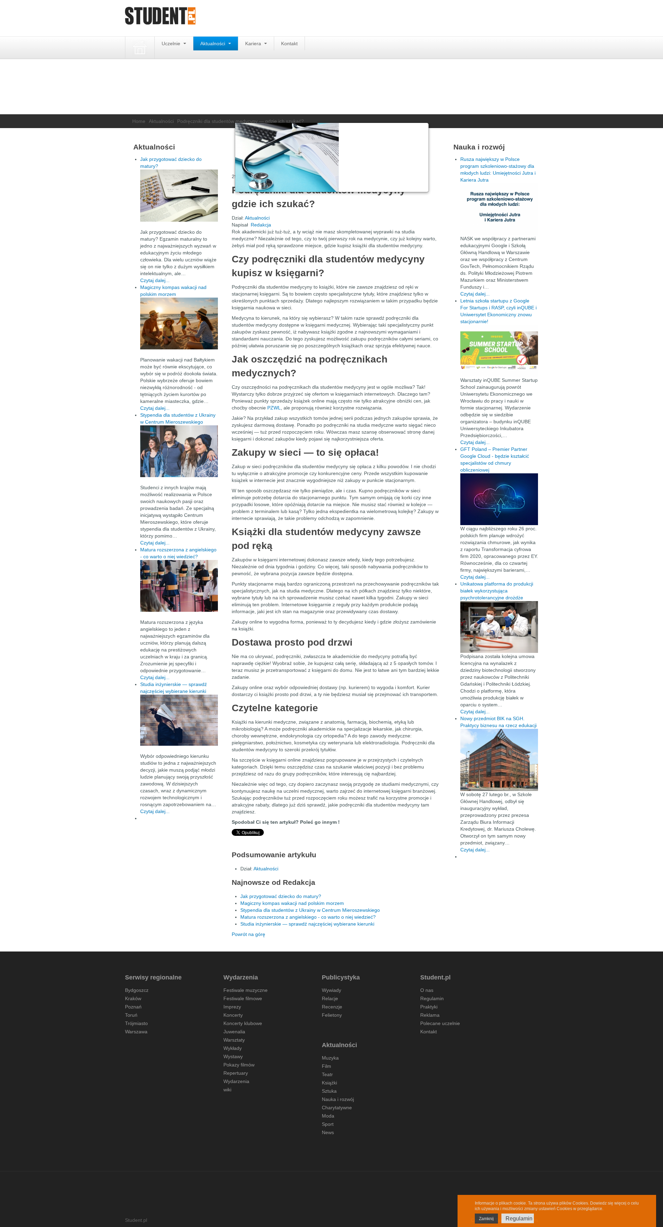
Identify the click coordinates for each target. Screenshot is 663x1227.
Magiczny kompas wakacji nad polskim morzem (292, 903)
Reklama (430, 1015)
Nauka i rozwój (338, 1099)
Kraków (133, 998)
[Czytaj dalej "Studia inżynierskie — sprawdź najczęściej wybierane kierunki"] (179, 720)
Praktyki (429, 1006)
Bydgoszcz (136, 990)
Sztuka (329, 1091)
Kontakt (289, 43)
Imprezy (232, 1006)
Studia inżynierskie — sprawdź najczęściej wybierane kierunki (307, 924)
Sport (328, 1124)
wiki (227, 1089)
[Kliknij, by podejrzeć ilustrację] (332, 157)
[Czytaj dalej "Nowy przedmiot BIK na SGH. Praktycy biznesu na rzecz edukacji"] (499, 759)
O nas (426, 990)
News (328, 1132)
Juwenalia (234, 1031)
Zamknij (486, 1218)
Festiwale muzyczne (245, 990)
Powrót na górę (248, 934)
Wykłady (232, 1048)
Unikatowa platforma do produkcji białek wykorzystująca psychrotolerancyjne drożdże (496, 590)
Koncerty (233, 1015)
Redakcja (261, 225)
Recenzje (332, 1006)
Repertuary (235, 1073)
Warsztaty (234, 1040)
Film (326, 1066)
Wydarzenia (236, 1081)
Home (138, 121)
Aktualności (213, 43)
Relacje (330, 998)
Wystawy (233, 1056)
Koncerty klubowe (242, 1023)
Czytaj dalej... (155, 280)
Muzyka (330, 1058)
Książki (329, 1082)
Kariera (253, 43)
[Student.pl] (160, 18)
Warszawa (136, 1031)
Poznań (133, 1006)
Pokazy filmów (238, 1064)
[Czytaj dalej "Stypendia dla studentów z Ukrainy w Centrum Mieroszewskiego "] (179, 451)
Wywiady (331, 990)
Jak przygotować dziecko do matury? (280, 896)
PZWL (274, 407)
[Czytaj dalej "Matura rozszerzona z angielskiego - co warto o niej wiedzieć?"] (179, 586)
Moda (328, 1116)
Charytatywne (337, 1107)
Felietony (332, 1015)
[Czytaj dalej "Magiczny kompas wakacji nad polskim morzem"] (179, 323)
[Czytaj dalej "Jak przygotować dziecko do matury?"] (179, 196)
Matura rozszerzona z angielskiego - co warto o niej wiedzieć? (308, 917)
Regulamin (432, 998)
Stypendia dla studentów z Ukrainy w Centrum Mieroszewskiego (310, 910)
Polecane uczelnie (440, 1023)
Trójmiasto (136, 1023)
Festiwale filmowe (242, 998)
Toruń (131, 1015)
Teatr (327, 1074)
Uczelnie (172, 43)
